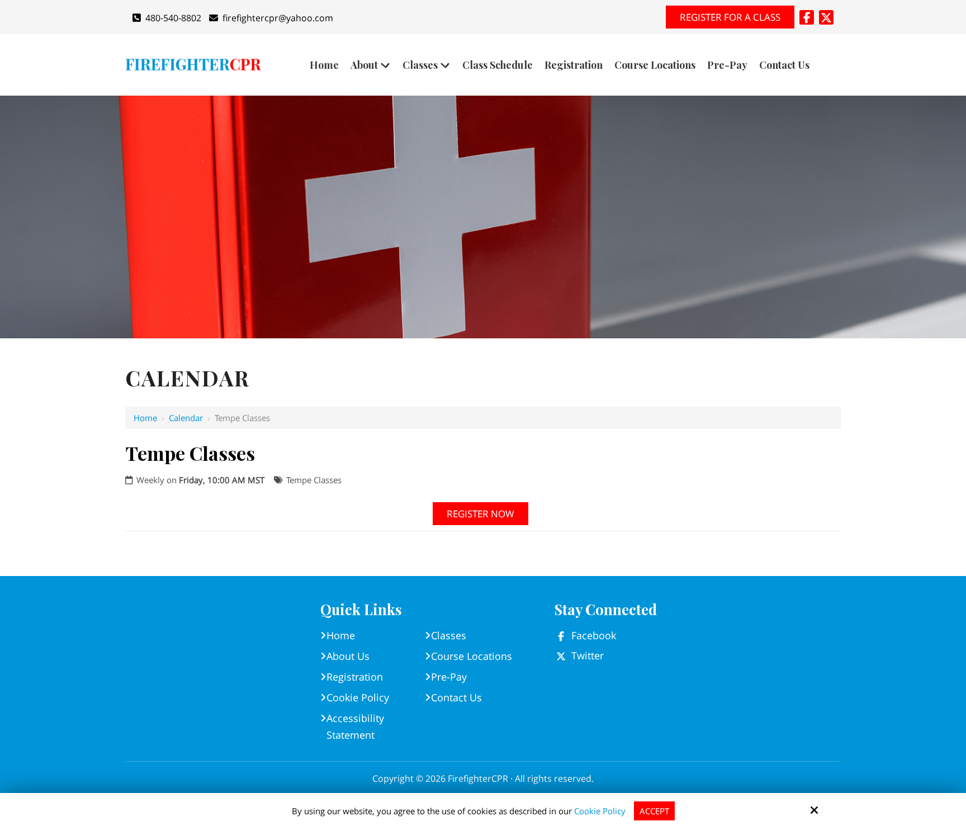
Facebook (593, 635)
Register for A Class (730, 17)
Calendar (186, 417)
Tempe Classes (314, 479)
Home (145, 417)
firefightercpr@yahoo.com (277, 18)
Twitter (587, 655)
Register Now (480, 513)
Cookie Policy (600, 811)
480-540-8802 (173, 18)
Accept (654, 810)
